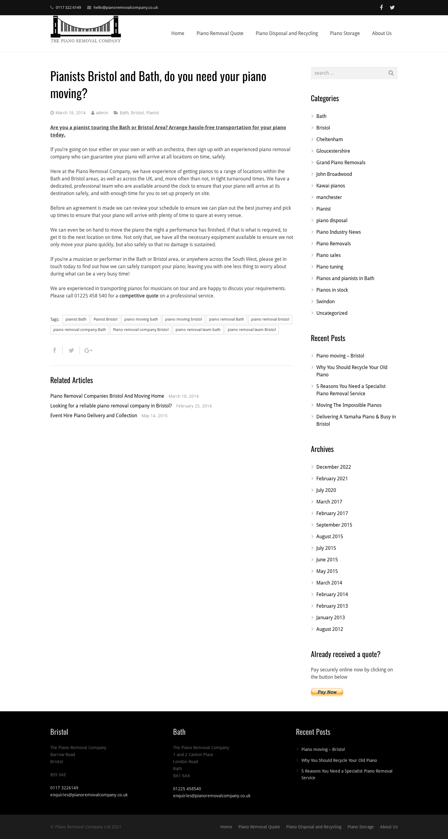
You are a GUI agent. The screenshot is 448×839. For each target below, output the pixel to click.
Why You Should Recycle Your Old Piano (339, 760)
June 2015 (327, 560)
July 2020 (326, 490)
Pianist (152, 112)
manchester (329, 197)
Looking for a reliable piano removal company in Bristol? (111, 406)
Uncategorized (331, 313)
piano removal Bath (226, 319)
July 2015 (326, 548)
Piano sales (328, 255)
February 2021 (332, 479)
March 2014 (329, 583)
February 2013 (332, 606)
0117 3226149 (64, 787)
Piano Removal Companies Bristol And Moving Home (107, 396)
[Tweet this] (71, 350)
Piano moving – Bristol (340, 356)
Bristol (137, 112)
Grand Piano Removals (340, 162)
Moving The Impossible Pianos (349, 405)
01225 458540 (187, 788)
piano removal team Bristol (252, 329)
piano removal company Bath (79, 329)
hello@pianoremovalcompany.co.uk (126, 7)
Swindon (325, 301)
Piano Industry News (338, 232)
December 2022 (333, 467)
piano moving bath (141, 319)
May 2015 (327, 571)
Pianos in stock (332, 290)
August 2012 (329, 629)
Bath (124, 112)
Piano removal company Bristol (141, 329)
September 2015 (334, 525)
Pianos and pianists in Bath (345, 278)
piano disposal (331, 220)
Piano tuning (329, 267)
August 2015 (329, 536)
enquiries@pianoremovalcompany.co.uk (89, 794)
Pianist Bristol (105, 319)
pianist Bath (76, 319)
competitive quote (138, 296)
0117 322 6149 (68, 7)
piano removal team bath (198, 329)
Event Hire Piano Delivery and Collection (93, 415)
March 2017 (329, 502)
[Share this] (56, 350)
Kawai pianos (330, 186)
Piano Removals (333, 244)
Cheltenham (329, 139)
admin (102, 112)
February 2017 (332, 513)
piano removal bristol (270, 319)
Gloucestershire (333, 151)
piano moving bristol (183, 319)
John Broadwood (334, 174)
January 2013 (330, 617)
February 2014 (332, 594)
